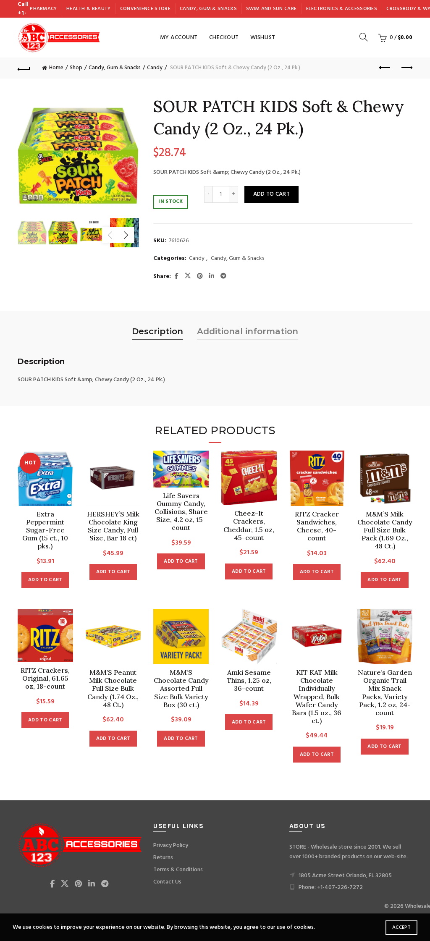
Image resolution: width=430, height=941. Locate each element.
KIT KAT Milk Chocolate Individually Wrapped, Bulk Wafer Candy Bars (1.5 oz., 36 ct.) (316, 696)
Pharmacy (43, 9)
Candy (155, 67)
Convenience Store (145, 9)
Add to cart (271, 194)
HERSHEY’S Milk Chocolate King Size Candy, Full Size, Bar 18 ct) (113, 526)
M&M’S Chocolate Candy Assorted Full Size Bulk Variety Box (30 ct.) (181, 688)
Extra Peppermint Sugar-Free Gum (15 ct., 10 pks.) (45, 530)
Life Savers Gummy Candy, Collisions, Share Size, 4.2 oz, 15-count (181, 512)
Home (56, 67)
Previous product (385, 68)
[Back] (23, 68)
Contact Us (167, 882)
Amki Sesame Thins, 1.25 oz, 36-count (249, 680)
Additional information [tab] (247, 331)
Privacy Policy (170, 845)
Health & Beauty (88, 9)
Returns (163, 857)
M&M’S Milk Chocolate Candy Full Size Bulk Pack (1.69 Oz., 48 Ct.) (384, 530)
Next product (406, 68)
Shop (76, 67)
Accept (401, 927)
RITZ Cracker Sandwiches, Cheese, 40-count (317, 526)
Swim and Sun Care (271, 9)
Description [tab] (157, 331)
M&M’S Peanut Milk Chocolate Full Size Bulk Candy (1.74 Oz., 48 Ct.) (113, 688)
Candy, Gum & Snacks (208, 9)
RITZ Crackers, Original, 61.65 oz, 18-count (45, 678)
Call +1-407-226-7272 (24, 22)
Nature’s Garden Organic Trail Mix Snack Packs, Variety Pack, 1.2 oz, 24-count (385, 692)
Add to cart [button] (45, 580)
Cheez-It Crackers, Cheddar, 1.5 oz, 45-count (248, 525)
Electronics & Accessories (342, 9)
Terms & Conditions (178, 870)
